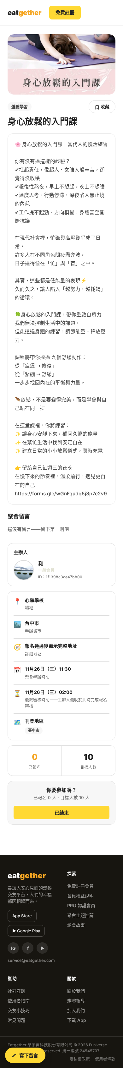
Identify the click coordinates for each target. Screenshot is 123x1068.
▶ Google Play (26, 930)
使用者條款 (105, 1059)
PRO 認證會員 (81, 905)
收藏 (104, 106)
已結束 (62, 813)
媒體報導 (76, 1000)
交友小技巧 (19, 1010)
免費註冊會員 (80, 886)
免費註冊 (65, 12)
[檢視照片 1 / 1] (61, 64)
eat (25, 12)
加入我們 (76, 1010)
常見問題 (16, 1020)
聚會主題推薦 (80, 915)
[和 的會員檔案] (24, 570)
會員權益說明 (80, 895)
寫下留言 (28, 1056)
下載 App (76, 1020)
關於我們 (76, 991)
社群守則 (16, 991)
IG (13, 948)
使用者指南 (19, 1000)
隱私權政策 (79, 1059)
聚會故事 (76, 925)
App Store (22, 915)
